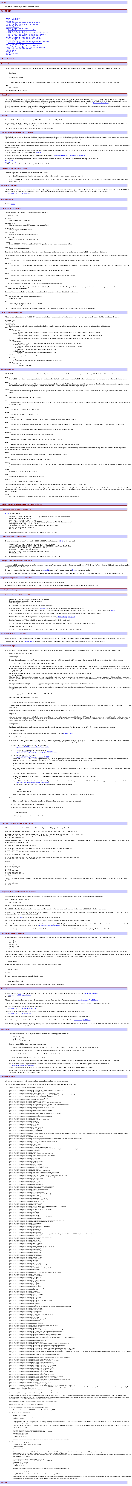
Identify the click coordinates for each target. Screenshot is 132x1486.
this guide (39, 152)
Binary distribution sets (17, 31)
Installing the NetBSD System (17, 40)
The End (8, 54)
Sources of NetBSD (12, 27)
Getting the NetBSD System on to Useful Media (23, 37)
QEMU (7, 513)
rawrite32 (46, 570)
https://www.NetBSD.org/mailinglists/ (19, 995)
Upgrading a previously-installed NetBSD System (24, 46)
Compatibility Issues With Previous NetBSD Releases (25, 47)
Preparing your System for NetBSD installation (23, 38)
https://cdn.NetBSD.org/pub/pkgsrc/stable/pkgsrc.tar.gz (32, 782)
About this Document (13, 18)
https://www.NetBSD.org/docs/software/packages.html (32, 747)
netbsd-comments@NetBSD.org (88, 1000)
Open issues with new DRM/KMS (49, 925)
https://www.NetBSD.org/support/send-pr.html (22, 1008)
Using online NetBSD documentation (19, 48)
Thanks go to (10, 51)
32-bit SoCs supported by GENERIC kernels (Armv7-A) (27, 34)
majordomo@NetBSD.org (91, 993)
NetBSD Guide (67, 733)
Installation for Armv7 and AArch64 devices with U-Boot (29, 41)
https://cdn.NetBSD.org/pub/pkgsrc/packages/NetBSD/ (32, 757)
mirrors (13, 204)
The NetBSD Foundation (14, 25)
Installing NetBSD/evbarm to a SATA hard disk (25, 43)
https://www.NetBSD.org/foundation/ (19, 193)
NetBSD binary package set (66, 617)
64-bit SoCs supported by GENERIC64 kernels (24, 35)
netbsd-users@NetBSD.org (82, 1020)
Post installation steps (15, 44)
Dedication (10, 21)
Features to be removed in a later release (22, 24)
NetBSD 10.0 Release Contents (17, 28)
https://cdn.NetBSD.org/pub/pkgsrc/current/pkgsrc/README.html (36, 752)
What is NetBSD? (12, 19)
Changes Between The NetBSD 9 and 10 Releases (23, 22)
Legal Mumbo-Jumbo (12, 53)
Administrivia (11, 50)
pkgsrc (113, 610)
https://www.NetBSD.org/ (101, 103)
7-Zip (74, 570)
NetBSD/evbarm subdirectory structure (22, 30)
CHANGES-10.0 (10, 162)
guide (21, 917)
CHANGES (9, 160)
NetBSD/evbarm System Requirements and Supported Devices (27, 33)
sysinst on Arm (29, 641)
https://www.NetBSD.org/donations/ (23, 1065)
